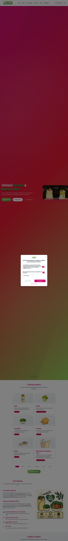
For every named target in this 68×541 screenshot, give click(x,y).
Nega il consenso (28, 280)
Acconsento (40, 280)
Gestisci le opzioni (34, 283)
